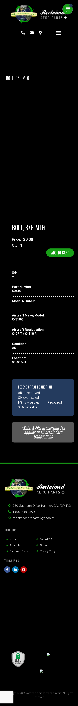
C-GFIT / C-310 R (24, 334)
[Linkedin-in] (15, 569)
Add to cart (60, 252)
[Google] (23, 569)
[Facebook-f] (7, 569)
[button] (58, 32)
